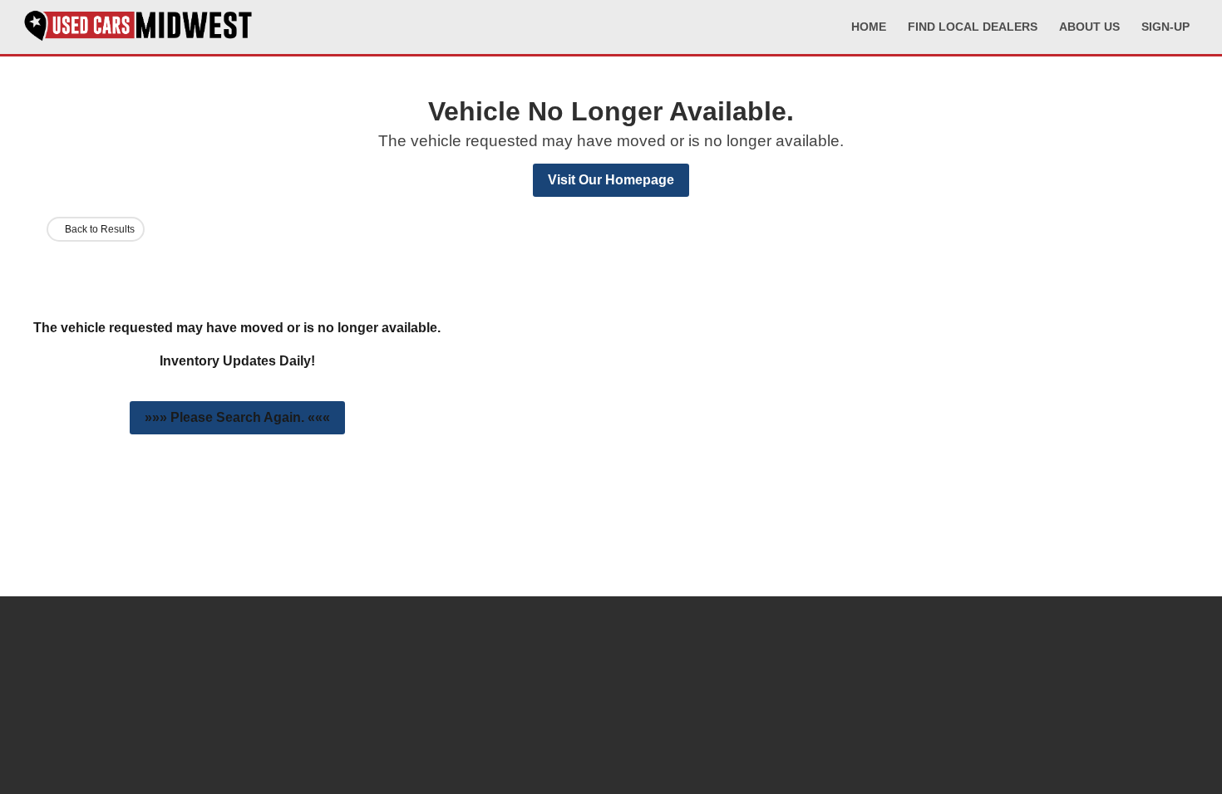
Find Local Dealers (972, 26)
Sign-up (1165, 26)
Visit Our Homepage (611, 180)
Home (868, 26)
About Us (1089, 26)
